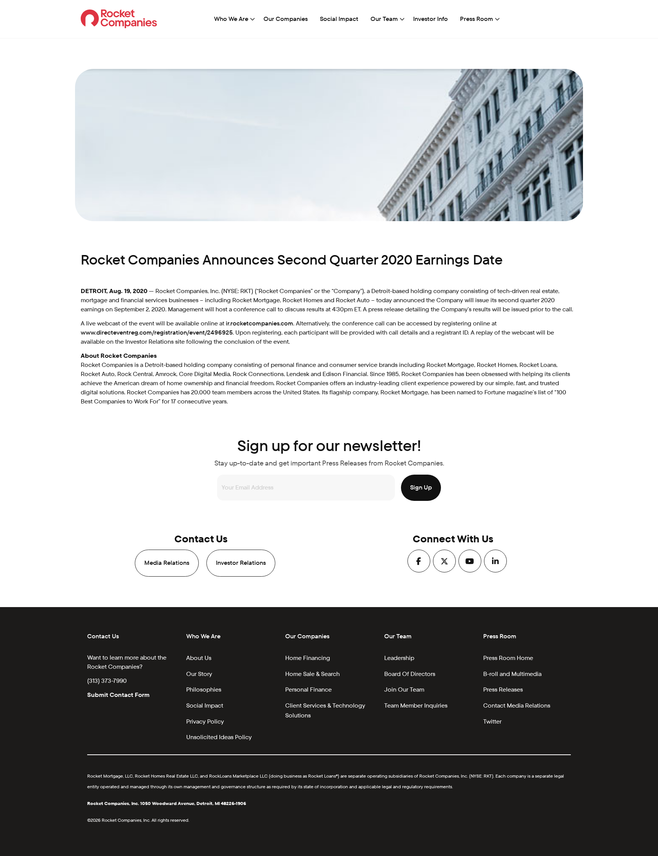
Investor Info (430, 19)
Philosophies (203, 689)
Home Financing (307, 658)
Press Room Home (508, 658)
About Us (198, 658)
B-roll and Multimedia (512, 674)
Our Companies (286, 19)
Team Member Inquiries (415, 705)
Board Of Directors (409, 674)
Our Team (384, 19)
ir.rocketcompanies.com (259, 323)
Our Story (199, 674)
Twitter (492, 721)
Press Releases (503, 689)
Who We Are (231, 19)
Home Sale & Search (312, 674)
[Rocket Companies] (119, 18)
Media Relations (166, 563)
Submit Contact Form (118, 695)
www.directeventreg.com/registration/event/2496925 (157, 332)
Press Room (476, 19)
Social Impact (339, 19)
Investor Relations (241, 563)
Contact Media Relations (516, 705)
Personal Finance (308, 689)
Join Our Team (404, 689)
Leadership (399, 658)
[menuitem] (232, 19)
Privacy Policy (205, 721)
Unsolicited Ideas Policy (219, 737)
